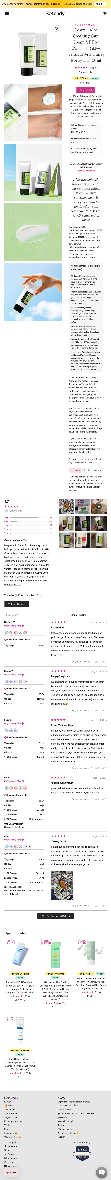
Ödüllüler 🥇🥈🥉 (12, 1137)
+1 (30, 847)
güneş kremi (87, 459)
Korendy (86, 1142)
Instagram (12, 1158)
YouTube (11, 1166)
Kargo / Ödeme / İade (68, 1105)
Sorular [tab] (33, 596)
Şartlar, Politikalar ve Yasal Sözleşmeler (76, 1113)
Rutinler (61, 1137)
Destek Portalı (64, 1109)
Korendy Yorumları (13, 1121)
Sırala (74, 614)
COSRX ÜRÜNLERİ (86, 25)
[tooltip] (26, 540)
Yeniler (7, 1125)
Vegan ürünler (10, 1117)
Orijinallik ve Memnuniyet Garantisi (74, 1101)
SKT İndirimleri (11, 1113)
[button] (56, 28)
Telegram (11, 1142)
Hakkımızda (63, 1117)
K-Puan (7, 1101)
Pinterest (11, 1154)
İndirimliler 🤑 (10, 1133)
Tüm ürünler (10, 1109)
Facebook (12, 1146)
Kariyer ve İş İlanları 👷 (68, 1133)
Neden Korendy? (65, 1121)
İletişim (61, 1125)
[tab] (75, 470)
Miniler (7, 1129)
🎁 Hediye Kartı (11, 1105)
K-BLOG (61, 1098)
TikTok (11, 1162)
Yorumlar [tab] (13, 596)
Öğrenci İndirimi (65, 1129)
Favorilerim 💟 (11, 1098)
